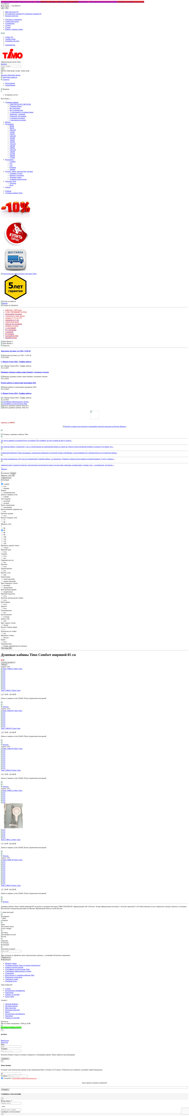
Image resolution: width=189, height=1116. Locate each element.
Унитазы (13, 183)
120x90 (12, 142)
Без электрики (15, 108)
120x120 (13, 136)
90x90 (12, 128)
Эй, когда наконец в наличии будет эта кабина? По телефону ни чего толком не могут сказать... (36, 440)
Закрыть (4, 469)
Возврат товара (11, 963)
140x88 (12, 146)
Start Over (4, 1042)
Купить (6, 707)
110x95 (12, 134)
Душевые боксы (16, 106)
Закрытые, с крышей (17, 114)
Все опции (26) (6, 648)
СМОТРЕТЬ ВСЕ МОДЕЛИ (20, 104)
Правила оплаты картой (14, 967)
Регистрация (10, 83)
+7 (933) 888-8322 (32, 1028)
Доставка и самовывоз (13, 19)
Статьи (7, 27)
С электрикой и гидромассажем (21, 112)
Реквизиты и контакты (13, 977)
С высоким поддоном (18, 120)
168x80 (12, 156)
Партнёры (9, 1016)
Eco (11, 163)
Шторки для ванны (17, 175)
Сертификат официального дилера (18, 971)
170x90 (12, 158)
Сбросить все (6, 478)
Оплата (8, 25)
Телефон (4, 1076)
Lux (11, 165)
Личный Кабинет (11, 1004)
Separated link (10, 45)
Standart (12, 169)
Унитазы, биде (10, 181)
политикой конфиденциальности (24, 1078)
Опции (7, 187)
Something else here (12, 41)
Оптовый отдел (11, 981)
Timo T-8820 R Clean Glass (10, 728)
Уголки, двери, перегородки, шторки (19, 171)
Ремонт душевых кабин (14, 29)
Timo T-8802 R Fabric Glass (11, 885)
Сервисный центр (12, 21)
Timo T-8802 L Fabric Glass (10, 840)
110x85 (12, 132)
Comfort (12, 161)
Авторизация (10, 85)
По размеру (9, 124)
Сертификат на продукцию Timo (17, 969)
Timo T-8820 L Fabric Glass (10, 690)
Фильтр (4, 664)
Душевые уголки (16, 173)
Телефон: (4, 1049)
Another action (10, 39)
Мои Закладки (10, 1008)
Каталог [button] (4, 64)
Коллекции (9, 159)
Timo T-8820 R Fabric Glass (11, 770)
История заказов (11, 1006)
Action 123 (9, 37)
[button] (3, 33)
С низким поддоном (17, 118)
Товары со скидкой (12, 994)
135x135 (13, 144)
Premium (13, 167)
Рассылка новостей (12, 1010)
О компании (9, 23)
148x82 (12, 148)
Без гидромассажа (16, 110)
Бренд (7, 1012)
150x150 (13, 150)
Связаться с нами (11, 979)
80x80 (12, 126)
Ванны (7, 122)
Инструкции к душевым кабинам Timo (19, 975)
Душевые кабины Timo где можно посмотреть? (22, 965)
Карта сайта (9, 996)
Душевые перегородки (18, 179)
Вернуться (5, 1040)
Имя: (2, 1044)
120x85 (12, 140)
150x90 (12, 152)
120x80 (12, 138)
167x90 (12, 154)
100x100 (13, 130)
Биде (11, 185)
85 (13, 475)
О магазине (9, 973)
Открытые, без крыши (18, 116)
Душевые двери (15, 177)
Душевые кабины (11, 102)
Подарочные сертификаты (15, 990)
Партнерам (9, 992)
